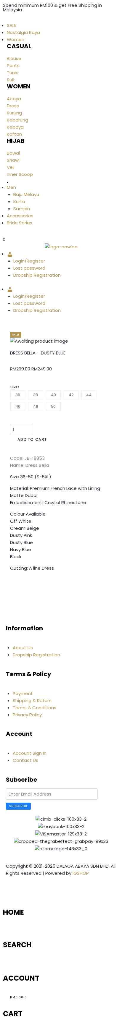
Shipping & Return (32, 700)
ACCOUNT (21, 978)
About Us (23, 647)
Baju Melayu (26, 194)
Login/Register (29, 261)
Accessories (20, 216)
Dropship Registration (37, 275)
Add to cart (32, 439)
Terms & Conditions (34, 707)
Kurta (19, 201)
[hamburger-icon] (3, 20)
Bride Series (19, 223)
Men (11, 187)
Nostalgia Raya (23, 32)
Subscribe (18, 806)
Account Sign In (29, 753)
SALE (11, 25)
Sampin (21, 208)
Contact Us (25, 760)
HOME (13, 912)
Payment (23, 693)
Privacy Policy (27, 715)
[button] (12, 585)
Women (15, 39)
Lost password (29, 268)
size (14, 386)
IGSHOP (81, 873)
